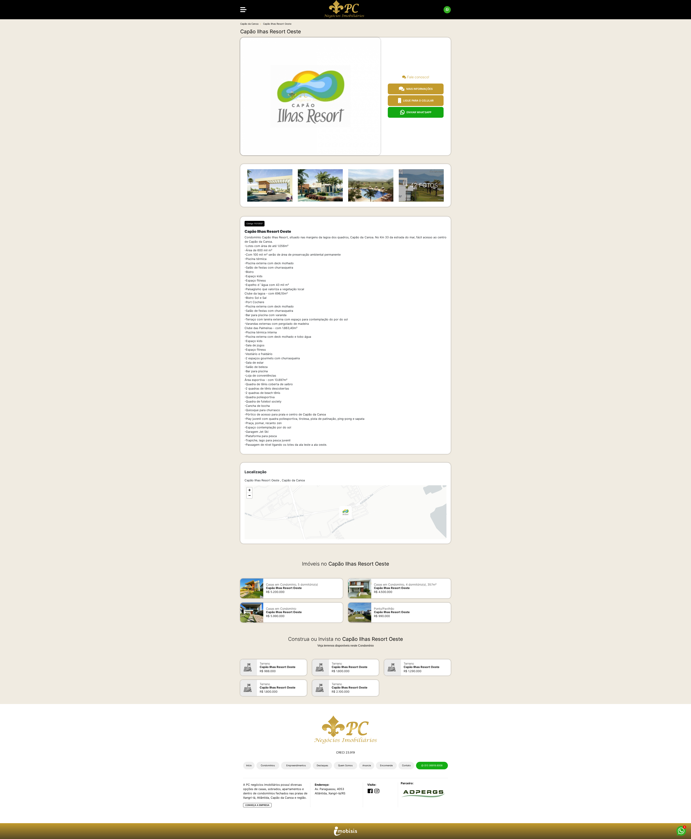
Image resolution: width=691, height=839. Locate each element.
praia (282, 414)
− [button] (249, 495)
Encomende (386, 765)
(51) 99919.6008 (432, 765)
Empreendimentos (296, 765)
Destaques (322, 765)
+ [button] (249, 490)
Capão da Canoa (249, 23)
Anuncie (366, 765)
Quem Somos (345, 765)
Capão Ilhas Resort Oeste (277, 23)
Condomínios (268, 765)
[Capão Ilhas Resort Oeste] (345, 512)
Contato (406, 765)
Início (249, 765)
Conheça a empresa (257, 805)
